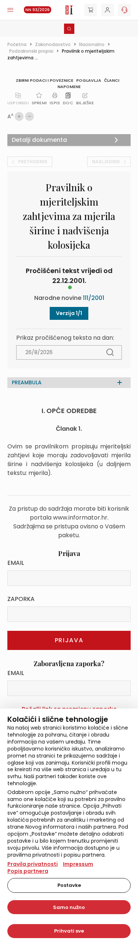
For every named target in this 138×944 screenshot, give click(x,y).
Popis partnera (27, 871)
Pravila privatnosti (32, 864)
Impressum (78, 864)
